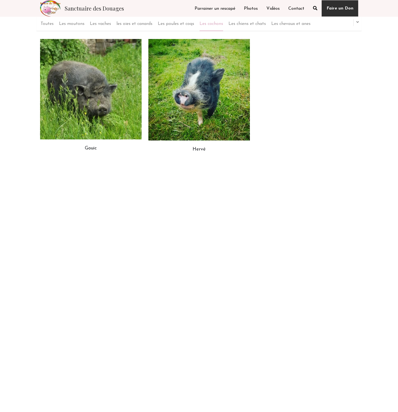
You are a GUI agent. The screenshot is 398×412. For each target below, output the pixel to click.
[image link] (50, 8)
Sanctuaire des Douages (94, 8)
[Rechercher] (315, 8)
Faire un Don (340, 8)
